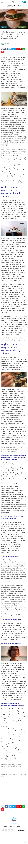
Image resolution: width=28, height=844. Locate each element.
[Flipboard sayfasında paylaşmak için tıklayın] (20, 49)
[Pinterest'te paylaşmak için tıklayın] (17, 49)
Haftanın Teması (12, 27)
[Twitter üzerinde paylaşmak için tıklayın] (10, 49)
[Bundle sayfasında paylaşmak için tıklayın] (2, 52)
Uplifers (7, 43)
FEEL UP (4, 27)
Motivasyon (21, 27)
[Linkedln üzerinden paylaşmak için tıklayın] (14, 49)
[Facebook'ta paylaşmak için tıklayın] (6, 49)
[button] (2, 2)
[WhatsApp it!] (23, 49)
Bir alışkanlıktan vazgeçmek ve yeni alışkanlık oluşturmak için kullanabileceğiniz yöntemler (13, 449)
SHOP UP (17, 2)
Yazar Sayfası (21, 830)
